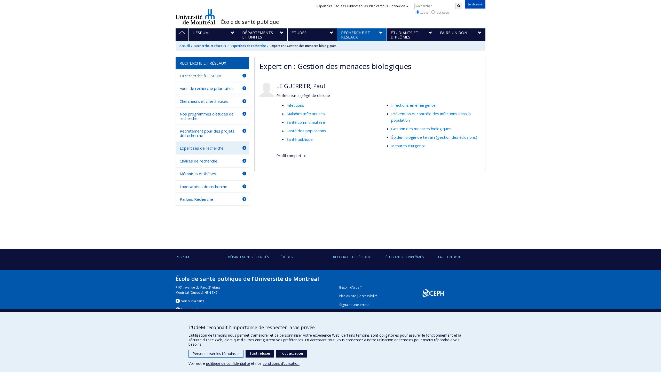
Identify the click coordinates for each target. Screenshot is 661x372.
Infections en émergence (413, 105)
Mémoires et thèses (198, 173)
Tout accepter (291, 353)
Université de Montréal (195, 17)
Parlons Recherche (196, 199)
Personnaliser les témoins (216, 353)
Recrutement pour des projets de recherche (207, 133)
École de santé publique (250, 22)
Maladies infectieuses (306, 113)
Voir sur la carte (192, 301)
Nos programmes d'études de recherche (207, 116)
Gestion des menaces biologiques (421, 128)
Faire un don (449, 257)
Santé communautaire (306, 122)
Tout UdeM (442, 12)
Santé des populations (306, 130)
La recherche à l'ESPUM (201, 75)
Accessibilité (368, 296)
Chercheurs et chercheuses (204, 101)
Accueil (184, 46)
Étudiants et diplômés (404, 257)
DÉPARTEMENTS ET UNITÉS (248, 257)
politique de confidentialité (228, 363)
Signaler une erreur (354, 305)
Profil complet (288, 155)
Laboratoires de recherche (203, 186)
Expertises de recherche (248, 46)
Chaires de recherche (198, 161)
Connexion (397, 6)
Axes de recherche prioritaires (207, 88)
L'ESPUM (182, 257)
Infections (295, 105)
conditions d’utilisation (281, 363)
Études (287, 257)
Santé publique (300, 139)
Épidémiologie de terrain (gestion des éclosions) (434, 137)
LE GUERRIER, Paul (300, 86)
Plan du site (347, 296)
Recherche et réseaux (210, 46)
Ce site (423, 12)
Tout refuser (259, 353)
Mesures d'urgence (408, 145)
